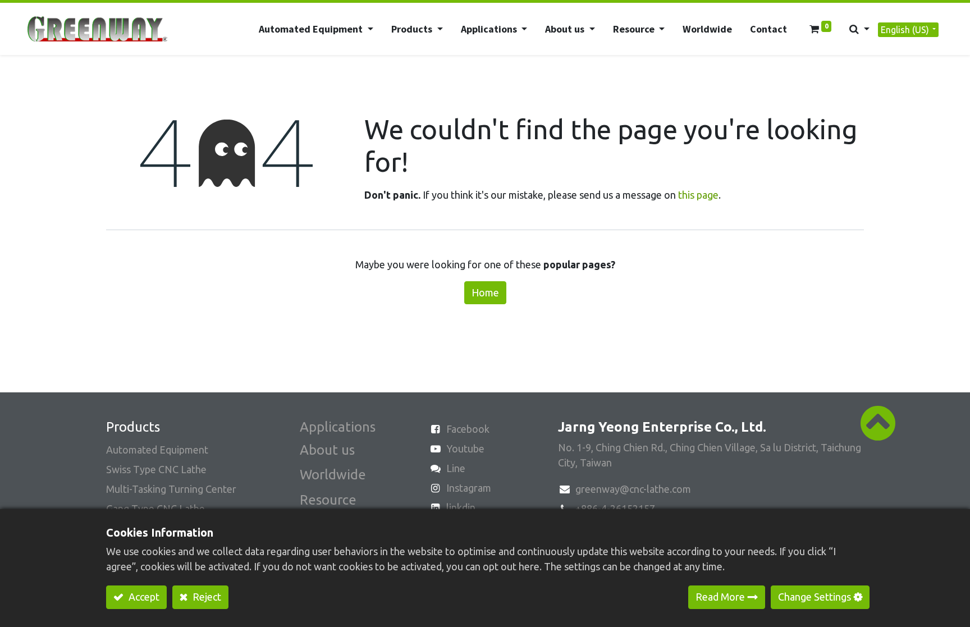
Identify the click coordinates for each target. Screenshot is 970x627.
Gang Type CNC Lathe (155, 508)
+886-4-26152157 (615, 508)
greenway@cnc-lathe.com (633, 489)
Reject (205, 596)
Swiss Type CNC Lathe (156, 469)
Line (455, 468)
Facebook (467, 428)
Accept (142, 596)
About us (327, 449)
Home (485, 292)
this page (698, 194)
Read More (720, 596)
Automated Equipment (157, 449)
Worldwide (333, 474)
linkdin (460, 507)
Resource (328, 499)
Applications (338, 426)
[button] (859, 29)
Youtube (465, 448)
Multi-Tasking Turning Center (171, 489)
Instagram (468, 487)
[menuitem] (707, 29)
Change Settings (814, 596)
